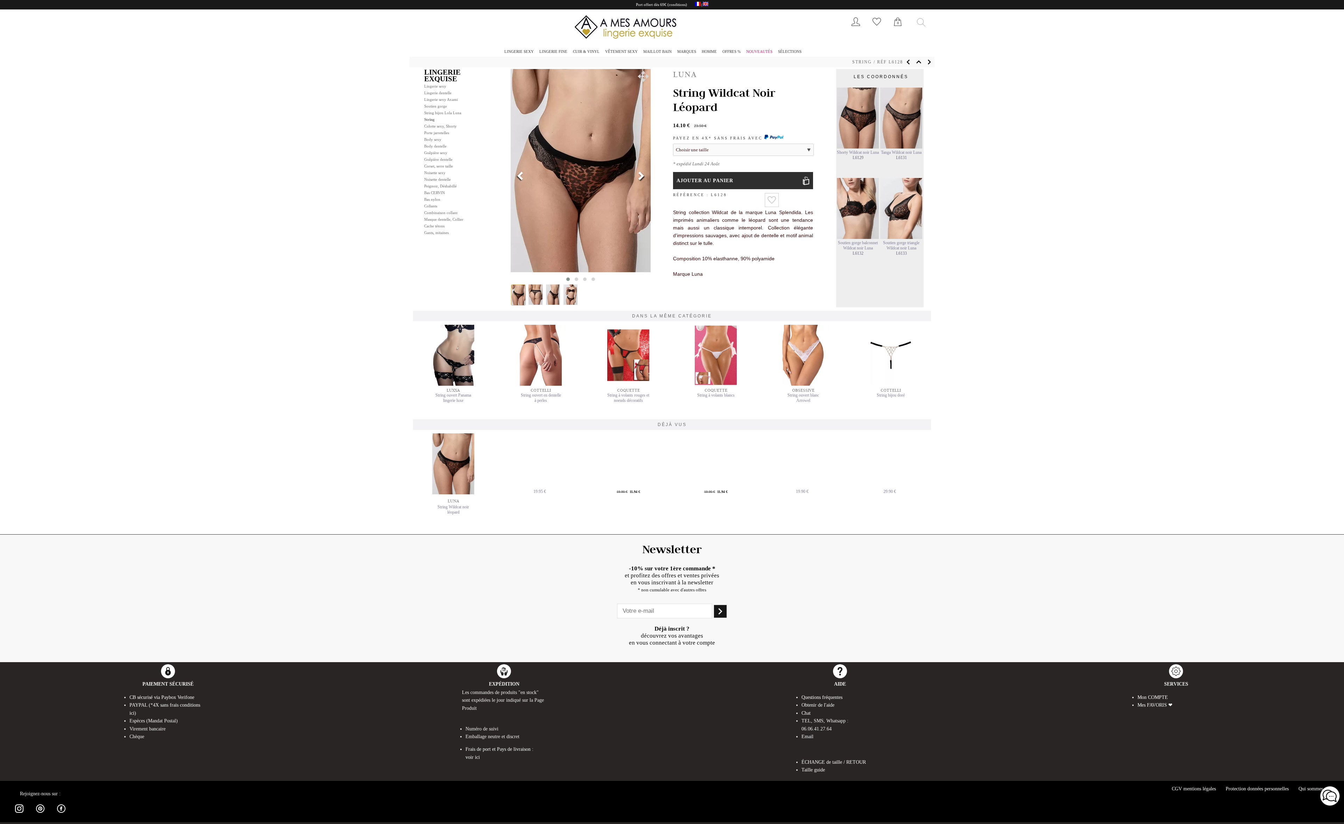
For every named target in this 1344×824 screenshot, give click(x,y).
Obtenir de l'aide (818, 705)
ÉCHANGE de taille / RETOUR (834, 762)
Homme (709, 51)
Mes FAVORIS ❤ (1155, 705)
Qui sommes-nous (1316, 788)
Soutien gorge (435, 106)
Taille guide (813, 769)
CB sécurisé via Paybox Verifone (162, 697)
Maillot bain (657, 51)
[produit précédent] (908, 62)
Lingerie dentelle (437, 93)
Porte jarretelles (436, 133)
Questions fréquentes (822, 697)
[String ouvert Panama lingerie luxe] (453, 384)
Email (807, 736)
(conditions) (677, 4)
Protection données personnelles (1257, 788)
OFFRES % (731, 51)
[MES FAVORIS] (877, 27)
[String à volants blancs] (716, 384)
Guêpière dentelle (438, 159)
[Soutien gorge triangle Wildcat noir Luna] (901, 237)
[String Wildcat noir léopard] (453, 463)
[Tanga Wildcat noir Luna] (901, 147)
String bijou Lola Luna (442, 113)
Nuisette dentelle (437, 179)
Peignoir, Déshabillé (440, 186)
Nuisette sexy (435, 173)
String (862, 62)
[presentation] (520, 177)
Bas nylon (432, 199)
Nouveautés (759, 51)
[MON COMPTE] (856, 27)
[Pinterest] (40, 814)
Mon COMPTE (1153, 697)
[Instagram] (19, 814)
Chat (806, 713)
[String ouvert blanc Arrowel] (803, 384)
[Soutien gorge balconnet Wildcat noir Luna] (858, 237)
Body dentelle (435, 146)
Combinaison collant (440, 213)
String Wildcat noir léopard (453, 509)
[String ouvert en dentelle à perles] (541, 384)
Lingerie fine (553, 51)
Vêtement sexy (621, 51)
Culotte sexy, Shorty (440, 126)
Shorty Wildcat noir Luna (858, 152)
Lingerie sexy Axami (441, 99)
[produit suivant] (929, 62)
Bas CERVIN (434, 193)
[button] (643, 76)
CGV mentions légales (1194, 788)
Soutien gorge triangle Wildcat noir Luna (901, 245)
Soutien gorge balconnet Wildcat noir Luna (858, 245)
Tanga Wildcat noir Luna (901, 152)
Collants (430, 206)
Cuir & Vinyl (586, 51)
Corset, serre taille (438, 166)
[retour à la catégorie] (918, 62)
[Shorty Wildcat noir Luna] (858, 147)
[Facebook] (61, 814)
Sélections (790, 51)
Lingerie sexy (519, 51)
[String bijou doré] (891, 384)
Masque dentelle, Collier (443, 219)
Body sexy (432, 139)
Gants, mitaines (436, 233)
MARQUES (686, 51)
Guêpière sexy (435, 153)
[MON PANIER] (897, 29)
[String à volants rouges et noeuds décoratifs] (628, 384)
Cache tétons (434, 226)
